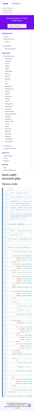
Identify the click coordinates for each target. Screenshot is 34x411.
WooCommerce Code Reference (17, 19)
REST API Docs (7, 12)
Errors (6, 158)
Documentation (7, 10)
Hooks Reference (8, 8)
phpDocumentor (9, 406)
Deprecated (8, 156)
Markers (6, 161)
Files (5, 168)
